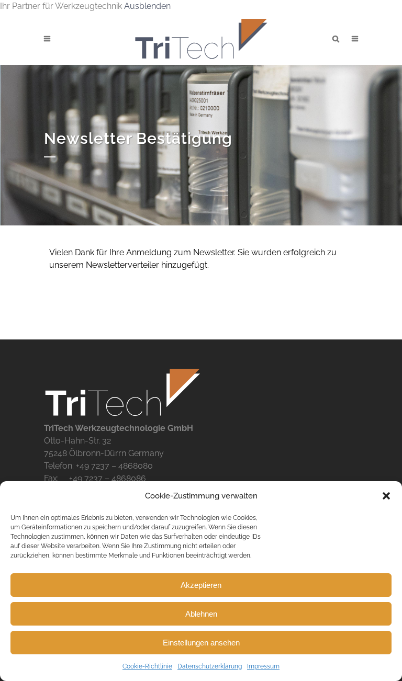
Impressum (263, 666)
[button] (386, 496)
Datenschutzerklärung (209, 666)
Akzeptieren (201, 585)
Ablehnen (201, 613)
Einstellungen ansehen (201, 642)
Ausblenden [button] (147, 6)
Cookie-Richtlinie (147, 666)
